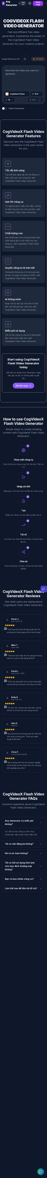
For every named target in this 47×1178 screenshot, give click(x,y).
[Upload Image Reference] (24, 59)
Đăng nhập (38, 3)
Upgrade (40, 59)
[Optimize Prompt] (38, 70)
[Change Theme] (30, 3)
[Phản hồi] (40, 1171)
